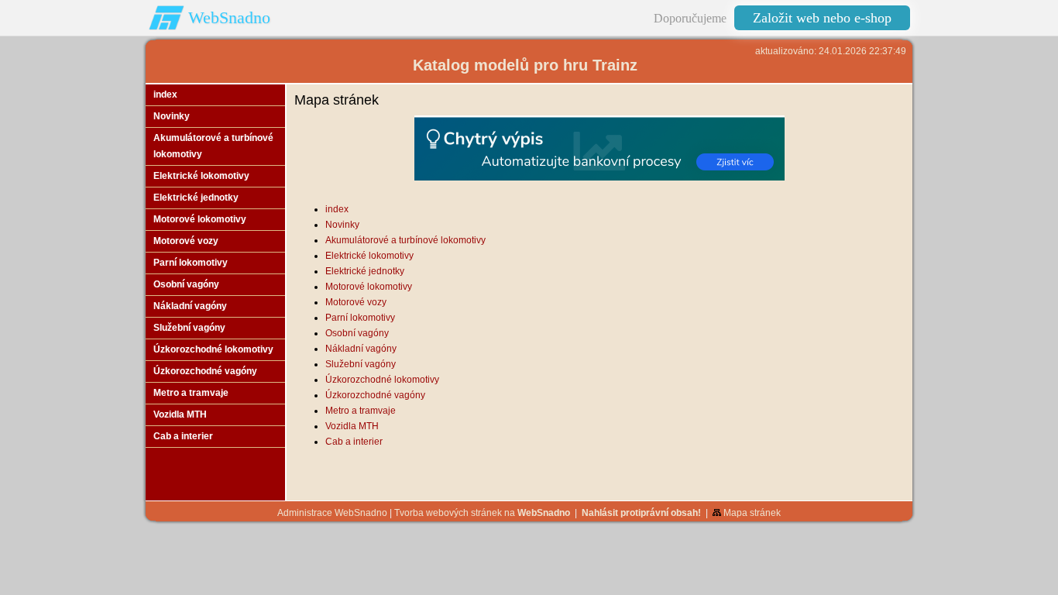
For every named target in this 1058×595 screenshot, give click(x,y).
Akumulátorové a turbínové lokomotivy (405, 240)
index (337, 209)
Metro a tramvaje (360, 410)
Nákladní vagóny (361, 348)
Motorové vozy (355, 302)
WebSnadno (229, 17)
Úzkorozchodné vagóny (375, 395)
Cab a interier (354, 441)
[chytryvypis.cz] (599, 148)
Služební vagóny (360, 364)
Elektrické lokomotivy (369, 255)
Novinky (342, 224)
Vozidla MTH (352, 426)
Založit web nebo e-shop (822, 18)
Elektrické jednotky (364, 271)
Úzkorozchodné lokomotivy (382, 379)
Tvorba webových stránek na (482, 512)
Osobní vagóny (357, 333)
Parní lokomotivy (360, 317)
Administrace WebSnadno (332, 512)
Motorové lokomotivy (368, 286)
